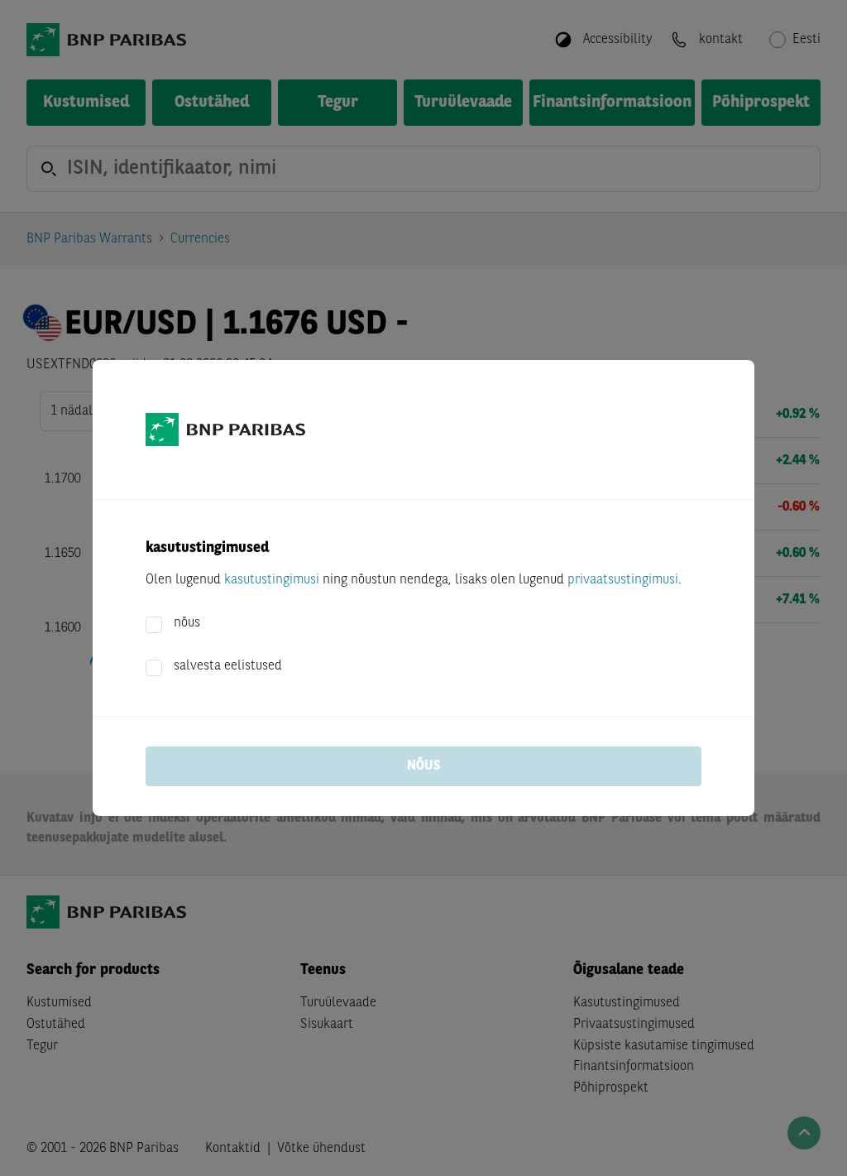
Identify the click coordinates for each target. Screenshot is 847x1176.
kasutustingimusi (271, 580)
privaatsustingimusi (622, 580)
